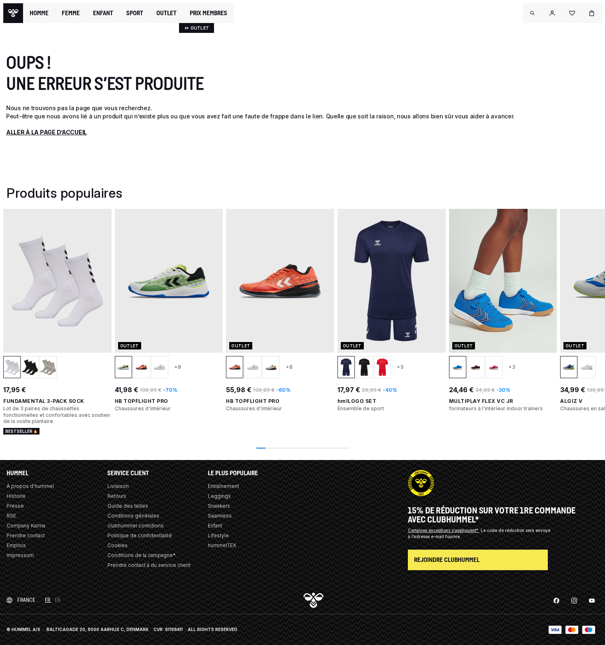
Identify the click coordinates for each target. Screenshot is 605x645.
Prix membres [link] (208, 12)
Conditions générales (133, 516)
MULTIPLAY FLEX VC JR (481, 401)
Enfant (215, 525)
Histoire (16, 496)
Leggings (219, 496)
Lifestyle (218, 535)
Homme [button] (39, 13)
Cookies (117, 545)
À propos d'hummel (30, 486)
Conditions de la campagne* (141, 555)
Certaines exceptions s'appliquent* (443, 530)
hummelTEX (222, 545)
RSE (11, 516)
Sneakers (219, 506)
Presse (15, 506)
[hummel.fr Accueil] (13, 13)
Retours (116, 496)
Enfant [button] (103, 13)
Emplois (16, 545)
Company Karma (26, 525)
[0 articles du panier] (592, 13)
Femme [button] (71, 13)
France (26, 600)
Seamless (220, 516)
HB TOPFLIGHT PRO (141, 401)
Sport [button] (134, 13)
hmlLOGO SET (357, 401)
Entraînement (223, 486)
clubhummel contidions (135, 525)
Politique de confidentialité (139, 535)
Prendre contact (26, 535)
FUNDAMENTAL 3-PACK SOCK (43, 401)
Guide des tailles (127, 506)
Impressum (20, 555)
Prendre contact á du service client (149, 565)
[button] (532, 13)
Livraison (118, 486)
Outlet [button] (166, 13)
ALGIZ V (571, 401)
